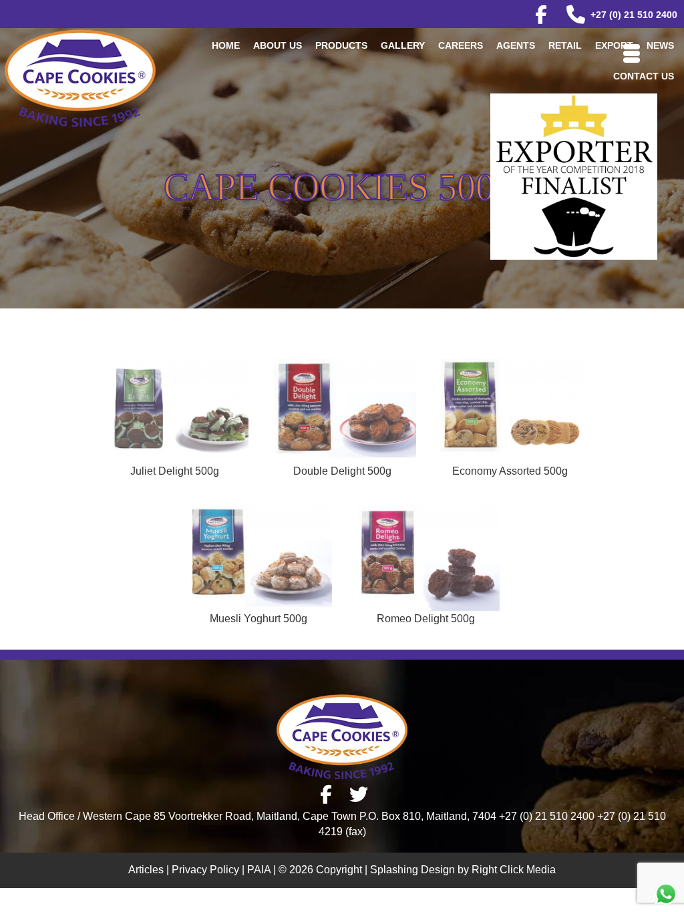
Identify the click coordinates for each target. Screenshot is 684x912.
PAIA (259, 869)
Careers (460, 45)
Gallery (403, 45)
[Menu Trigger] (631, 51)
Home (226, 45)
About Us (277, 45)
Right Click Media (514, 869)
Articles (146, 869)
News (660, 45)
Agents (515, 45)
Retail (565, 45)
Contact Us (643, 76)
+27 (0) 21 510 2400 (633, 14)
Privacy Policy (205, 869)
